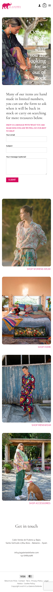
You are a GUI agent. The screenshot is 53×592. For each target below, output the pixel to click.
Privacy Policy (37, 581)
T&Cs (28, 581)
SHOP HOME (44, 347)
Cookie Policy (29, 584)
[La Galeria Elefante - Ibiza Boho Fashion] (19, 4)
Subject (9, 146)
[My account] (39, 5)
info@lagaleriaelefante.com (26, 553)
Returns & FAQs (10, 581)
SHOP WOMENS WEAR (38, 269)
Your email (10, 135)
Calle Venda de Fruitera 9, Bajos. (26, 540)
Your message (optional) (16, 157)
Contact (21, 581)
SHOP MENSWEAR (41, 425)
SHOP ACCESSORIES (40, 503)
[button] (44, 5)
